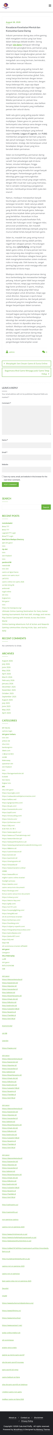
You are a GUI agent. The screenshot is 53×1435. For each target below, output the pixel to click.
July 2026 (6, 664)
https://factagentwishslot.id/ (13, 773)
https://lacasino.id (9, 1012)
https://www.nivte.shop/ (11, 1318)
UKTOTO (5, 578)
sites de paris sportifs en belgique (14, 1384)
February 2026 (8, 680)
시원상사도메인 (8, 754)
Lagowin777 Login (9, 533)
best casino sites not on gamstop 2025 (16, 1281)
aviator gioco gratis (9, 1347)
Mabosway (6, 760)
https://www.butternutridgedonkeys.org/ (18, 1303)
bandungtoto (7, 747)
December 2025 (9, 687)
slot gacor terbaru (9, 734)
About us (12, 1418)
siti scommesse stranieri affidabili (14, 946)
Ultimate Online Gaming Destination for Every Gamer (25, 611)
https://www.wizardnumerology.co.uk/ (16, 1241)
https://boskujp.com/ (10, 890)
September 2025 (9, 696)
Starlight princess (8, 881)
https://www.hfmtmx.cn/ (11, 1310)
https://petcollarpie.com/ (11, 933)
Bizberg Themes (43, 1429)
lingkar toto (6, 783)
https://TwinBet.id (9, 1015)
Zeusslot (5, 1288)
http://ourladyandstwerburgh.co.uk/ (16, 1259)
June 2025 (6, 706)
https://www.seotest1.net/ (12, 1325)
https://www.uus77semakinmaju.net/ (16, 835)
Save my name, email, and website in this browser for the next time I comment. (25, 478)
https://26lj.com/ (8, 825)
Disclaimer (38, 1418)
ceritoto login (7, 731)
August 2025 (7, 700)
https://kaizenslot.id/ (10, 983)
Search (6, 498)
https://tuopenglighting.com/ (13, 910)
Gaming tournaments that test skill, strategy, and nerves (26, 614)
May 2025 (6, 709)
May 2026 (6, 670)
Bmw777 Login (7, 536)
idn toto (5, 595)
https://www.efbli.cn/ (10, 874)
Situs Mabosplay (8, 956)
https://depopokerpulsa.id (12, 979)
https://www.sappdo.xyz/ (11, 832)
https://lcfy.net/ (8, 939)
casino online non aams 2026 (13, 582)
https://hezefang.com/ (10, 923)
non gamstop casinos (10, 1219)
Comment (6, 403)
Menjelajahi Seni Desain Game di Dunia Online (26, 363)
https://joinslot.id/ (9, 855)
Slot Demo (6, 780)
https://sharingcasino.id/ (11, 861)
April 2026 (6, 673)
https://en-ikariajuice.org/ (11, 608)
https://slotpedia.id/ (9, 864)
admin (12, 352)
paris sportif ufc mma (10, 1369)
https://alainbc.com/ (10, 884)
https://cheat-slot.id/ (10, 999)
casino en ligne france (10, 572)
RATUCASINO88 (8, 965)
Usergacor (6, 952)
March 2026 (7, 677)
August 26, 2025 (13, 22)
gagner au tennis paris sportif (13, 1355)
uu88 (4, 959)
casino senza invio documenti (13, 887)
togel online (6, 591)
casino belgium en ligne (11, 1377)
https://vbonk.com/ (9, 819)
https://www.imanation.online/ (14, 868)
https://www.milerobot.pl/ (12, 838)
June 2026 (6, 667)
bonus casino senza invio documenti (16, 894)
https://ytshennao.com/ (11, 822)
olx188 (4, 1033)
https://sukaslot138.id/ (10, 1009)
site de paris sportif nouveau (13, 1362)
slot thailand (7, 555)
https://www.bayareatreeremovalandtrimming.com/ (22, 845)
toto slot (5, 569)
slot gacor (6, 949)
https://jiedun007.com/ (11, 936)
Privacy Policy (27, 1421)
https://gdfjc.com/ (9, 903)
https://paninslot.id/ (9, 858)
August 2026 (7, 661)
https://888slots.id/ (9, 848)
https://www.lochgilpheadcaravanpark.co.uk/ (19, 1237)
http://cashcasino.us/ (10, 1204)
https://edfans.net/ (9, 799)
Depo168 (5, 943)
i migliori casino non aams (12, 1392)
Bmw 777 (5, 526)
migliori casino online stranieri (13, 877)
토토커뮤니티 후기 (9, 829)
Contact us (25, 1418)
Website (5, 464)
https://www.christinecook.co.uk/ (14, 1234)
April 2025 (6, 713)
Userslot (5, 1040)
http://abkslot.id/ (8, 992)
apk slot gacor (7, 543)
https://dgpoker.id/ (9, 986)
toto (3, 546)
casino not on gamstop (11, 1273)
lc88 (3, 969)
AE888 (4, 871)
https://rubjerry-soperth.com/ (13, 926)
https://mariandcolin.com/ (12, 809)
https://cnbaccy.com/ (10, 897)
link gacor (5, 601)
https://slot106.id (8, 1018)
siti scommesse (8, 1340)
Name (5, 440)
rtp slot (5, 549)
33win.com (6, 750)
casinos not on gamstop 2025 (13, 1227)
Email (4, 452)
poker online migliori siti (11, 1332)
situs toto (5, 744)
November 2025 (9, 690)
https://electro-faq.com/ (11, 900)
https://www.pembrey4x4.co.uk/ (14, 842)
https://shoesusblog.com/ (12, 815)
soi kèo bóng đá (8, 585)
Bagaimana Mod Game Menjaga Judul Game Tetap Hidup (27, 372)
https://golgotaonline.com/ (12, 803)
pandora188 (6, 562)
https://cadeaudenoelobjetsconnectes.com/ (19, 796)
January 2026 (7, 683)
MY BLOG (6, 728)
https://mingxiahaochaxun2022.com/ (16, 930)
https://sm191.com (9, 907)
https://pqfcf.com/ (9, 812)
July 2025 (6, 703)
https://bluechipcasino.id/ (12, 995)
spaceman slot (7, 763)
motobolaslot (7, 523)
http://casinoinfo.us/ (10, 1212)
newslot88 (6, 565)
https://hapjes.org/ (9, 1048)
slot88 (4, 757)
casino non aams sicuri (10, 575)
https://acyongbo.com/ (11, 793)
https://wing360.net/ (10, 913)
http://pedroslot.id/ (9, 1005)
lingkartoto (6, 598)
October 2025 (8, 693)
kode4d (5, 776)
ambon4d (6, 588)
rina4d (4, 1296)
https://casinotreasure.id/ (12, 851)
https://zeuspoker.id (10, 989)
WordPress (18, 1429)
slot (3, 786)
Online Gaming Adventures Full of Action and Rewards (25, 624)
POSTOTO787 (7, 1026)
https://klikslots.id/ (9, 1002)
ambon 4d (6, 741)
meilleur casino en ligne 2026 (13, 1399)
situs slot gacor (8, 790)
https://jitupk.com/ (9, 806)
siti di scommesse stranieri (12, 917)
